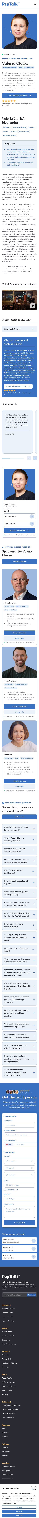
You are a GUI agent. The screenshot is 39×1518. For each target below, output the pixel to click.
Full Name (8, 1121)
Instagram (6, 1451)
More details (9, 1204)
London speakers (8, 1466)
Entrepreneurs (7, 1313)
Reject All (19, 1515)
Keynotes (5, 1355)
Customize (18, 1507)
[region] (19, 432)
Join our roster (7, 1390)
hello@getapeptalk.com (11, 1405)
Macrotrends (7, 1332)
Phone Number (10, 1140)
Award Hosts (7, 1359)
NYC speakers (7, 1470)
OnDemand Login (8, 1386)
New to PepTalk (8, 1321)
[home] (11, 4)
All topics (5, 1432)
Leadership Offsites (9, 1363)
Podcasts (5, 1367)
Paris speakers (7, 1479)
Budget (7, 1194)
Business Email (10, 1130)
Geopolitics (6, 1340)
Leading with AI (8, 1336)
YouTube (5, 1456)
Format (7, 1156)
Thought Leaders (8, 1308)
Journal (4, 1428)
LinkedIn (5, 1447)
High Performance (9, 1344)
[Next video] (35, 458)
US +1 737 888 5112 (8, 1413)
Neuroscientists (7, 1317)
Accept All (19, 1511)
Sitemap (5, 1394)
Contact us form (8, 1418)
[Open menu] (35, 4)
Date (6, 1181)
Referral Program (8, 1382)
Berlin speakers (8, 1475)
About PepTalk (7, 1378)
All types (5, 1437)
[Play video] (32, 305)
